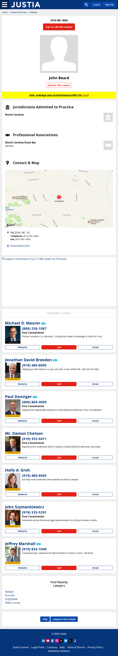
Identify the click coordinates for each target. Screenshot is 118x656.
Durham (10, 595)
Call (59, 347)
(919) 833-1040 (34, 549)
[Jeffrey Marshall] (12, 554)
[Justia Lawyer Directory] (25, 4)
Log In (96, 4)
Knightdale (11, 599)
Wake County (12, 602)
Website (22, 347)
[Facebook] (52, 641)
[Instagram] (57, 641)
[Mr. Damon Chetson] (12, 443)
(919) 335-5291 (34, 512)
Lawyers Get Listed (64, 619)
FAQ (45, 619)
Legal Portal (37, 647)
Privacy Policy (95, 647)
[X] (70, 641)
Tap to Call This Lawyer (59, 26)
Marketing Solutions (59, 651)
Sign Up (109, 4)
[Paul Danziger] (12, 407)
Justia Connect (21, 647)
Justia (5, 12)
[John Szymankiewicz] (12, 517)
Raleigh (33, 12)
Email (95, 347)
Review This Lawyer (59, 85)
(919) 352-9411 (34, 438)
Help (62, 647)
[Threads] (61, 641)
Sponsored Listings (59, 313)
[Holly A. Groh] (12, 480)
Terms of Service (76, 647)
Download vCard (19, 245)
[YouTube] (48, 641)
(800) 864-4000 (34, 402)
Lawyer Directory (18, 12)
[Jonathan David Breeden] (12, 370)
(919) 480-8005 (34, 365)
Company (52, 647)
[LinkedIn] (43, 641)
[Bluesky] (66, 641)
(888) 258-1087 (34, 328)
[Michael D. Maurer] (12, 333)
